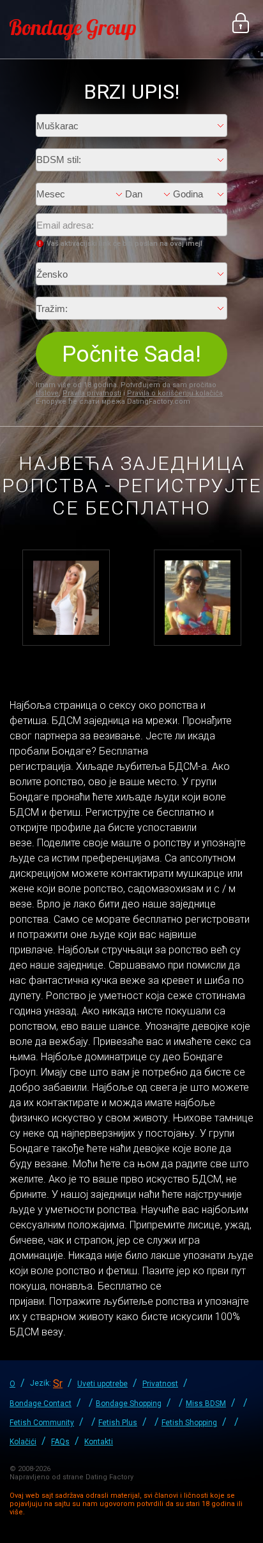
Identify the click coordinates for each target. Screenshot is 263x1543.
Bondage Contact (40, 1403)
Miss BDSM (206, 1403)
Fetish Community (42, 1422)
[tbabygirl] (66, 597)
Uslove (47, 393)
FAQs (60, 1441)
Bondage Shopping (129, 1403)
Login (240, 23)
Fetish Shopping (189, 1422)
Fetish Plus (117, 1422)
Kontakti (98, 1441)
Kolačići (23, 1441)
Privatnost (160, 1383)
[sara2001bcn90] (197, 597)
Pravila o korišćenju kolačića (175, 393)
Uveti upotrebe (102, 1383)
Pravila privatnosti (92, 393)
